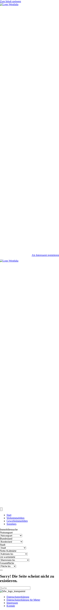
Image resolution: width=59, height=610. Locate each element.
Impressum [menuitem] (12, 602)
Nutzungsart (6, 532)
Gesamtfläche (7, 563)
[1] (1, 570)
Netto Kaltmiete (8, 550)
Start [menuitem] (9, 515)
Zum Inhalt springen (10, 1)
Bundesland (6, 538)
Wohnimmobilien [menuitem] (15, 518)
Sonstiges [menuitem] (11, 524)
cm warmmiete (7, 557)
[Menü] (1, 509)
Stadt (2, 544)
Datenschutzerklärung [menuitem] (18, 596)
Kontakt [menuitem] (11, 605)
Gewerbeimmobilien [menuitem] (17, 521)
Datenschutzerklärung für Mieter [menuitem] (23, 599)
